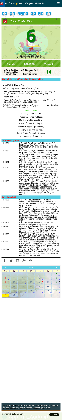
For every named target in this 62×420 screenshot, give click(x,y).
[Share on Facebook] (5, 261)
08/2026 (31, 267)
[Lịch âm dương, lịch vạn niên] (2, 3)
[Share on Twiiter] (11, 261)
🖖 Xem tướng (23, 3)
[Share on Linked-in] (17, 261)
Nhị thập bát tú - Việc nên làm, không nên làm (22, 79)
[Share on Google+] (24, 261)
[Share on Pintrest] (30, 261)
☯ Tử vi (8, 3)
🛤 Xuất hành (37, 3)
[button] (5, 19)
